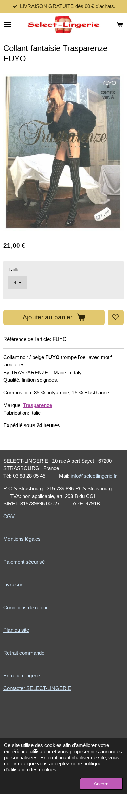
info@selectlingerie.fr (94, 476)
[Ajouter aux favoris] (116, 317)
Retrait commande (23, 653)
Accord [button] (101, 783)
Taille (13, 269)
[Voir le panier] (119, 24)
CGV (9, 516)
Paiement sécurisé (24, 562)
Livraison (13, 584)
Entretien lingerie (21, 675)
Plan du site (16, 630)
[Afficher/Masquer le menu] (7, 24)
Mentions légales (22, 539)
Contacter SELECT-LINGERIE (37, 688)
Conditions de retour (25, 607)
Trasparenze (37, 405)
